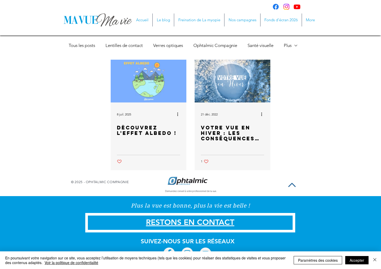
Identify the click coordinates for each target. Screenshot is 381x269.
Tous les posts (82, 45)
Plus (288, 45)
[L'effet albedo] (148, 81)
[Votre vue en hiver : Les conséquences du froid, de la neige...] (232, 81)
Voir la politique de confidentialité (71, 262)
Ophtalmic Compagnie (215, 45)
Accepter (357, 260)
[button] (242, 19)
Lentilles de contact (124, 45)
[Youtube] (297, 7)
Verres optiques (168, 45)
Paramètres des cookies (318, 260)
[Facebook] (276, 7)
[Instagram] (286, 7)
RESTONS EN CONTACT (190, 222)
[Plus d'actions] (179, 114)
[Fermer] (375, 260)
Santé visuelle (260, 45)
